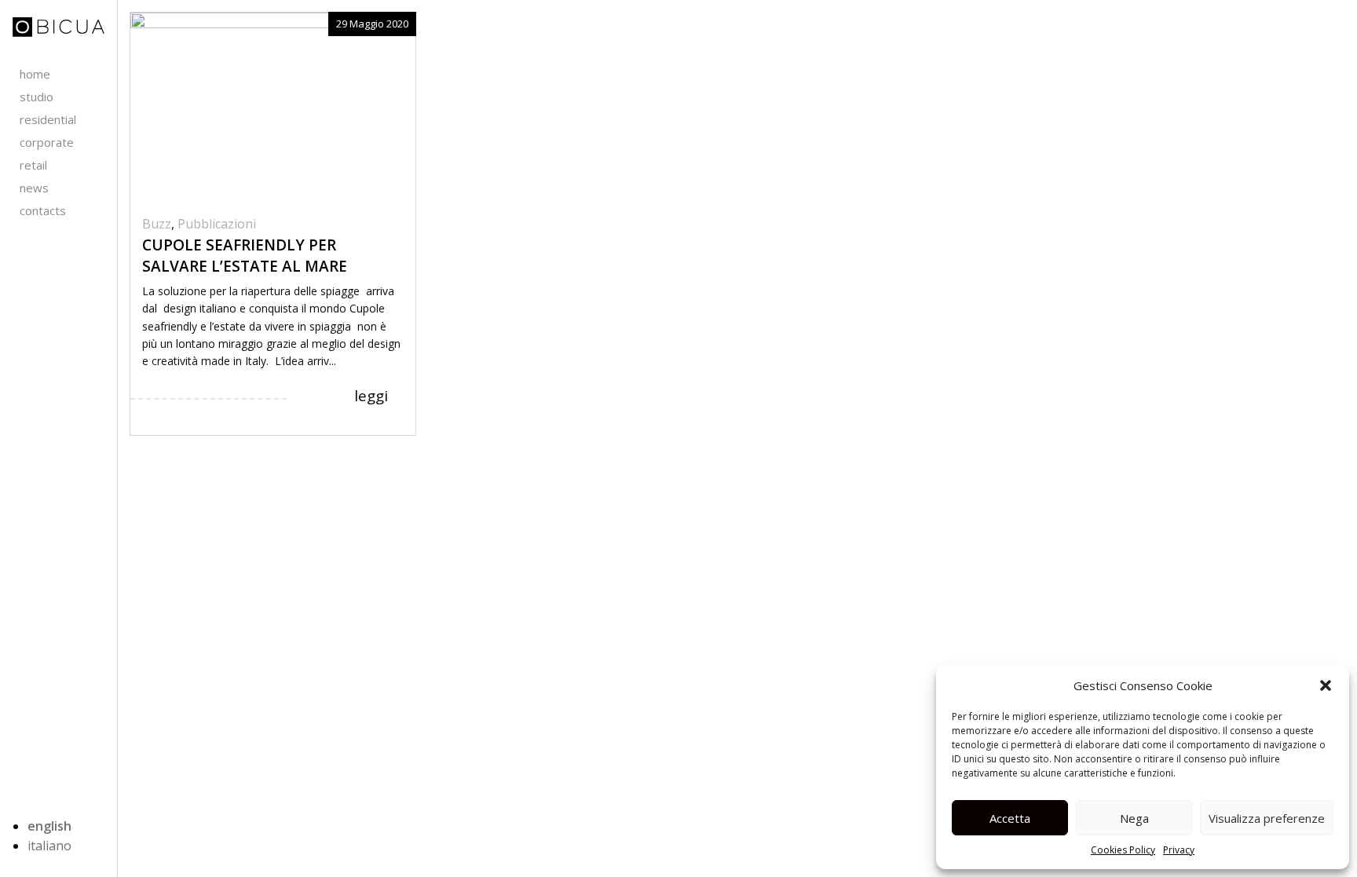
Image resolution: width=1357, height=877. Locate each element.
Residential (48, 119)
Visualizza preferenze (1267, 818)
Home (35, 74)
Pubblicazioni (216, 223)
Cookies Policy (1123, 850)
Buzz (156, 223)
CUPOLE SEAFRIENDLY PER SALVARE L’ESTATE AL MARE (244, 256)
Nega (1134, 818)
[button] (1325, 685)
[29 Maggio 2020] (272, 106)
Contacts (43, 210)
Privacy (1178, 850)
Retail (33, 165)
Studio (36, 96)
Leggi (371, 396)
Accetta (1009, 818)
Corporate (47, 142)
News (34, 187)
